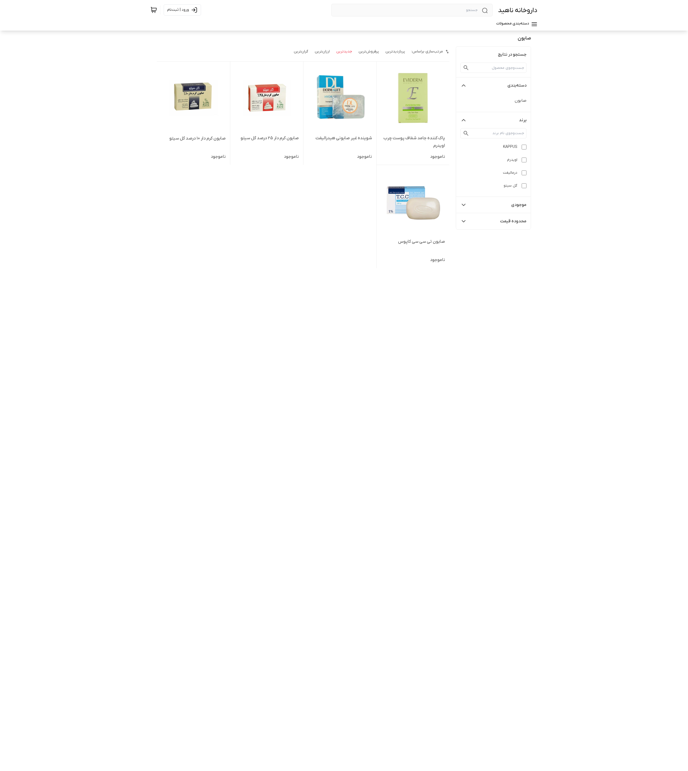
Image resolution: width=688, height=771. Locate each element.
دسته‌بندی (516, 85)
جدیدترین (344, 51)
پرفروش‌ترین (369, 51)
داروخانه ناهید (518, 10)
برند (522, 120)
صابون (520, 100)
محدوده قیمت (513, 221)
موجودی (518, 205)
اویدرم (512, 159)
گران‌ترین (301, 51)
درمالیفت (510, 172)
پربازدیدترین (395, 51)
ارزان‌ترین (322, 51)
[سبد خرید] (153, 10)
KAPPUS (510, 146)
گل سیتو (510, 185)
